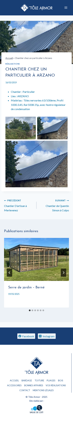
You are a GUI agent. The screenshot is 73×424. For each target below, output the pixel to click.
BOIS (60, 380)
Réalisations (12, 64)
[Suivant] (63, 273)
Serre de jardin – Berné (26, 287)
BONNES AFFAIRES (33, 385)
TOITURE (39, 380)
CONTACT (24, 390)
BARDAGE (27, 380)
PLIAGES (51, 380)
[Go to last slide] (9, 273)
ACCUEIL (14, 380)
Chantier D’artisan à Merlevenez (15, 205)
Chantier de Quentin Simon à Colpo (57, 205)
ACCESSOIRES (14, 385)
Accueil (9, 58)
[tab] (30, 310)
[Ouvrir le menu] (66, 7)
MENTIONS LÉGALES (43, 390)
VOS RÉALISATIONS (56, 385)
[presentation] (36, 259)
